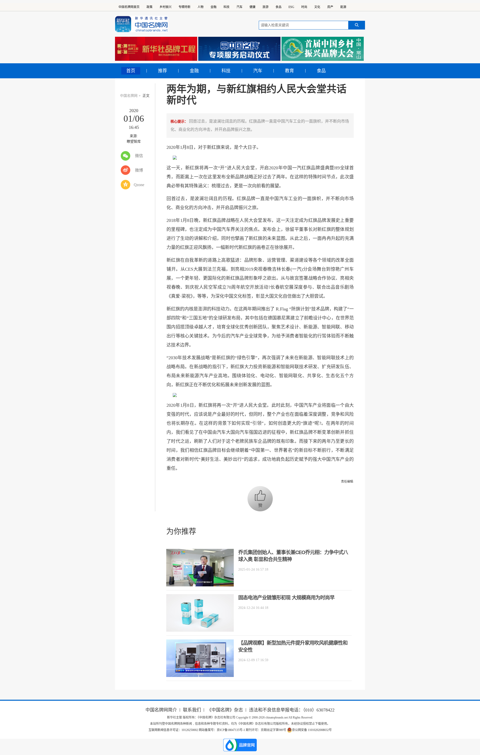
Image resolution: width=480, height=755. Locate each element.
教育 (289, 70)
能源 (343, 7)
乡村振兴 (166, 7)
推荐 (162, 70)
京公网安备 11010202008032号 (312, 730)
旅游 (265, 7)
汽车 (239, 7)
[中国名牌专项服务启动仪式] (239, 49)
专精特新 (184, 7)
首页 (130, 70)
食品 (279, 7)
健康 (253, 7)
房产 (330, 7)
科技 (227, 7)
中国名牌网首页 (129, 7)
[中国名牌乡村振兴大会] (323, 49)
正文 (146, 96)
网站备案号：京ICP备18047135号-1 (222, 730)
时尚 (304, 7)
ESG (291, 7)
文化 (317, 7)
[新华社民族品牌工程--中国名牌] (156, 49)
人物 (201, 7)
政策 (149, 7)
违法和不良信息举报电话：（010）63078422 (291, 709)
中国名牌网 (129, 96)
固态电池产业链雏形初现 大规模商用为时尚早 (286, 597)
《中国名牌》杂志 (225, 709)
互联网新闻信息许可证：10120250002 (173, 730)
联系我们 (192, 709)
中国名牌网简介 (161, 709)
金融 (213, 7)
